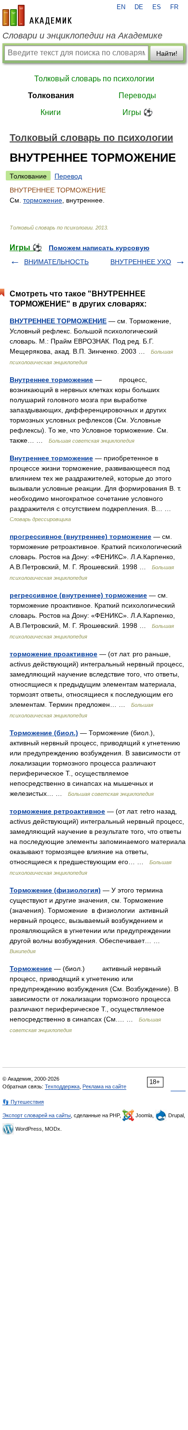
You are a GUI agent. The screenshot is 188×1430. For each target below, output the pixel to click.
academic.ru (37, 15)
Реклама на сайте (104, 1086)
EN (121, 7)
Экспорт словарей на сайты (36, 1115)
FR (174, 7)
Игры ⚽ (137, 112)
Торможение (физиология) (55, 890)
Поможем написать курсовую (99, 248)
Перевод (68, 176)
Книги (50, 112)
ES (156, 7)
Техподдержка (62, 1086)
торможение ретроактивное (57, 811)
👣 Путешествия (23, 1102)
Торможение (31, 968)
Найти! (166, 53)
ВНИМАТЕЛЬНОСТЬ (56, 262)
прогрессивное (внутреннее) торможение (80, 536)
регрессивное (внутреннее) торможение (78, 595)
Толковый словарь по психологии (94, 79)
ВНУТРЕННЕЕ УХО (140, 262)
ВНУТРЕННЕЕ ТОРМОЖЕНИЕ (58, 321)
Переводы (137, 95)
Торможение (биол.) (44, 733)
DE (138, 7)
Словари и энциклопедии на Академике (82, 35)
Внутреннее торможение (51, 379)
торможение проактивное (53, 654)
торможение (42, 200)
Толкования (51, 95)
